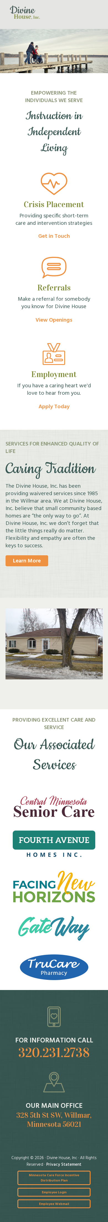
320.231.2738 (54, 1053)
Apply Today (54, 406)
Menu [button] (92, 12)
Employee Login (54, 1192)
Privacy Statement (63, 1164)
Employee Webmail (54, 1204)
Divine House (25, 12)
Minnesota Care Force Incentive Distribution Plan (54, 1178)
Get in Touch (54, 236)
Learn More (27, 561)
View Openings (53, 320)
